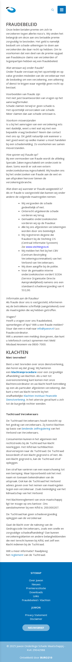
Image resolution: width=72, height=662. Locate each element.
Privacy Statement (36, 615)
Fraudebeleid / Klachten (36, 600)
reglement (17, 555)
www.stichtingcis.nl (37, 246)
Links (36, 596)
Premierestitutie (36, 588)
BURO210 (45, 657)
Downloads (36, 592)
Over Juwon (36, 580)
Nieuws (36, 584)
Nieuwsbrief (36, 627)
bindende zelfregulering (36, 428)
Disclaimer (36, 619)
